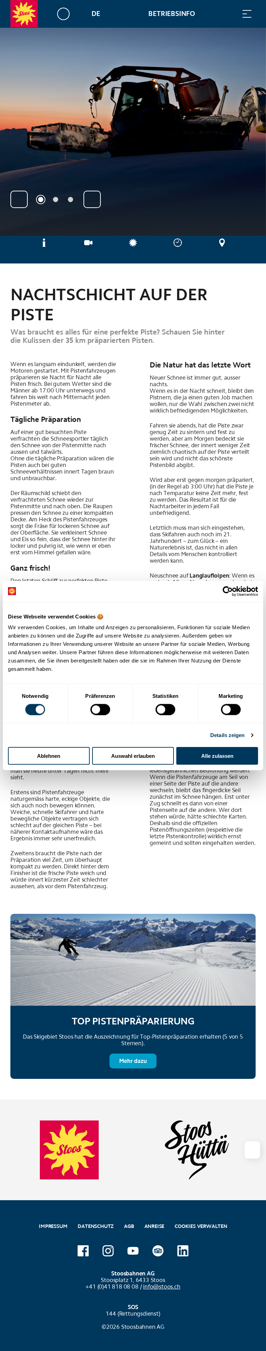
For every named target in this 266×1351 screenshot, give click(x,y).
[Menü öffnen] (247, 13)
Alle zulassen (217, 756)
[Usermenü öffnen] (67, 13)
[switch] (100, 709)
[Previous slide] (19, 199)
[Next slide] (92, 199)
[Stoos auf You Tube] (133, 1250)
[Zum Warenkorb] (212, 13)
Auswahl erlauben (133, 756)
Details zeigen (227, 735)
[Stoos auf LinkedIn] (182, 1250)
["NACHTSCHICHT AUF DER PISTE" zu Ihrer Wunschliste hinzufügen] (249, 291)
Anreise (154, 1226)
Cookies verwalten (201, 1225)
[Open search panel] (229, 13)
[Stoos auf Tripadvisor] (157, 1250)
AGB (129, 1226)
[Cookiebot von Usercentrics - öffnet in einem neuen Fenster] (227, 591)
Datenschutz (96, 1226)
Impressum (53, 1226)
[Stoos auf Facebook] (83, 1250)
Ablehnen (48, 756)
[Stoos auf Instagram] (108, 1250)
